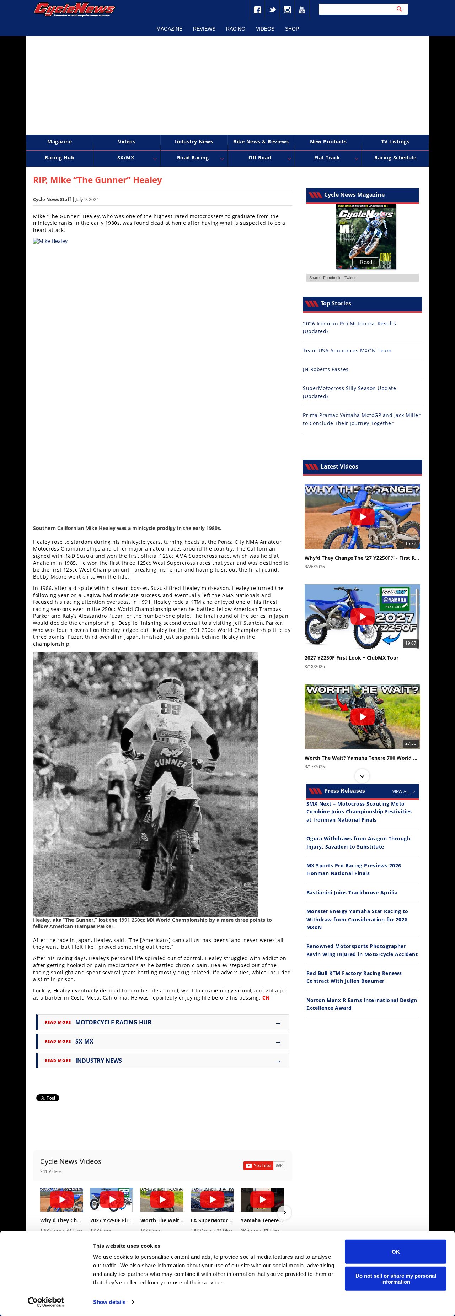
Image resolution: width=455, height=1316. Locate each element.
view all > (403, 792)
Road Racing (193, 157)
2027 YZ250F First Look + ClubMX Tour (111, 1220)
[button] (40, 1212)
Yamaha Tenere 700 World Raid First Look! (262, 1220)
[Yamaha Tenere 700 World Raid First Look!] (262, 1200)
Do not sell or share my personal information (395, 1278)
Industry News (194, 141)
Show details (109, 1302)
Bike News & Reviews (261, 141)
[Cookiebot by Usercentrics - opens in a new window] (46, 1302)
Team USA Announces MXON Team (347, 350)
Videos (265, 29)
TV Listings (395, 141)
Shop (292, 29)
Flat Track (327, 157)
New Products (328, 141)
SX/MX (125, 157)
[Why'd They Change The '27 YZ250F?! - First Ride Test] (61, 1200)
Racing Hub (59, 157)
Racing (235, 29)
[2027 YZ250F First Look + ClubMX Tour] (111, 1200)
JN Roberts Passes (326, 369)
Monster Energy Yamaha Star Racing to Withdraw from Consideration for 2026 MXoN (357, 919)
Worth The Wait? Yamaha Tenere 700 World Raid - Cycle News (161, 1220)
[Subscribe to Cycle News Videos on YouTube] (264, 1165)
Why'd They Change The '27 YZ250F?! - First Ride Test (61, 1220)
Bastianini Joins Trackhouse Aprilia (352, 892)
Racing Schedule (395, 157)
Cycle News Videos (71, 1161)
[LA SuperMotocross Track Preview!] (212, 1200)
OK (396, 1252)
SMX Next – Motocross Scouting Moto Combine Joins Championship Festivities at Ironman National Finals (359, 811)
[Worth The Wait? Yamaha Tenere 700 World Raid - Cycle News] (161, 1200)
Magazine (169, 29)
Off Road (259, 157)
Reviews (204, 29)
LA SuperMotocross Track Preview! (212, 1220)
